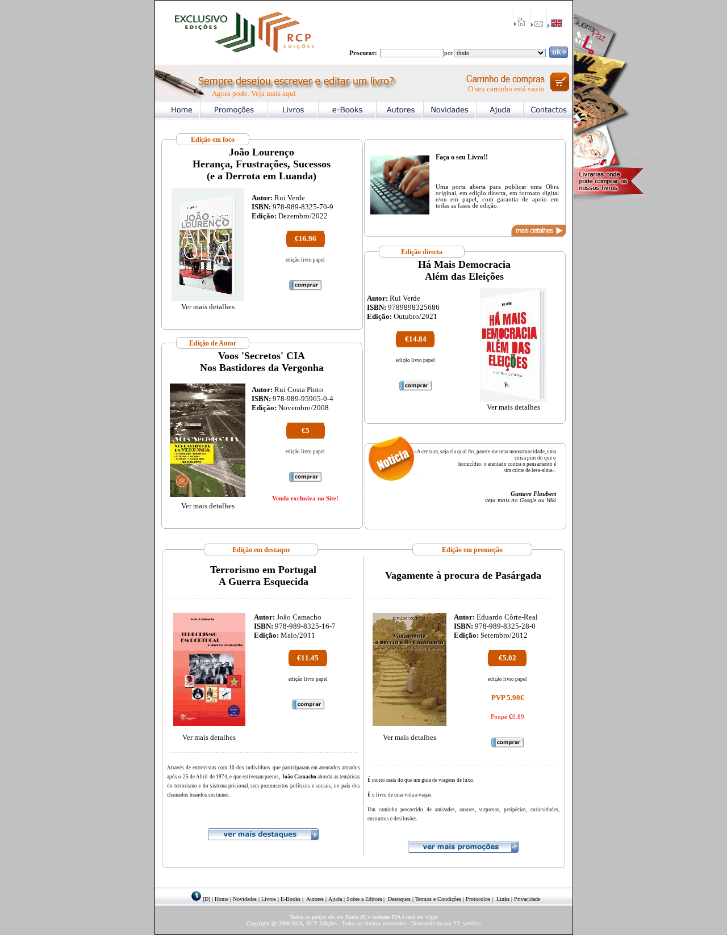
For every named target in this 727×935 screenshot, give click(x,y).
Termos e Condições (438, 899)
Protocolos (478, 899)
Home (221, 899)
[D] (206, 899)
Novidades (245, 899)
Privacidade (527, 899)
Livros (268, 899)
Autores (315, 899)
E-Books (290, 899)
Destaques (399, 899)
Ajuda (335, 899)
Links (502, 899)
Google (528, 500)
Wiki (551, 500)
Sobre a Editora (364, 899)
